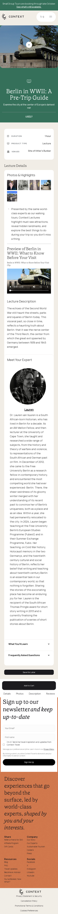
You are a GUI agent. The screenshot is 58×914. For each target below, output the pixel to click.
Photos (20, 693)
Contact (8, 875)
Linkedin (30, 872)
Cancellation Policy (29, 901)
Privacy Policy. (49, 749)
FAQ (6, 865)
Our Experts (32, 843)
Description (35, 693)
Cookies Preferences (29, 910)
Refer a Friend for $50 (13, 839)
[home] (14, 19)
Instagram (31, 868)
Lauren (29, 409)
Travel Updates (10, 868)
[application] (29, 281)
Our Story (31, 839)
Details (7, 693)
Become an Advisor (12, 872)
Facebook (31, 862)
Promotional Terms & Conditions (29, 905)
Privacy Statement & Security (29, 896)
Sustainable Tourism (36, 846)
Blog (6, 862)
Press (29, 853)
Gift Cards (8, 846)
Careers (30, 850)
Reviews (50, 693)
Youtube (30, 875)
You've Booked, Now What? (12, 880)
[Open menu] (50, 17)
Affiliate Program (11, 843)
